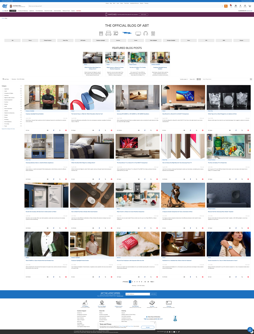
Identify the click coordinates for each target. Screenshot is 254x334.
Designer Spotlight (171, 40)
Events (135, 40)
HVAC (5, 106)
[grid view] (198, 79)
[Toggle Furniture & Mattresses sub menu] (28, 10)
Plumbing (6, 119)
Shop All (6, 10)
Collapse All (9, 128)
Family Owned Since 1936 (7, 1)
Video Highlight (153, 40)
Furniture (23, 10)
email (251, 10)
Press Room (101, 321)
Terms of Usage (122, 326)
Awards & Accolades (103, 314)
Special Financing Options (246, 1)
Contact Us (79, 312)
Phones (5, 117)
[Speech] (222, 6)
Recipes (241, 40)
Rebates (141, 3)
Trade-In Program (80, 319)
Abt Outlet (78, 10)
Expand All (4, 128)
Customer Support (81, 311)
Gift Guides (83, 40)
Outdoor (6, 115)
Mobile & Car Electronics (9, 113)
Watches (66, 10)
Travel (5, 126)
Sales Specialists (102, 318)
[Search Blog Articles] (251, 79)
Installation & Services (134, 3)
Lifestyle (6, 110)
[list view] (200, 79)
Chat (147, 319)
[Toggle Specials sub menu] (75, 10)
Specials (73, 10)
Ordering (124, 311)
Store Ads (79, 321)
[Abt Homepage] (5, 6)
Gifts (114, 3)
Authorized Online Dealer (104, 316)
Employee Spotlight (100, 40)
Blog (111, 3)
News (188, 40)
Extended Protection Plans (127, 319)
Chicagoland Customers (82, 314)
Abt (12, 40)
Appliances (31, 10)
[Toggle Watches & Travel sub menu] (70, 10)
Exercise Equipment (8, 99)
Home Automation (8, 108)
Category (4, 86)
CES (206, 40)
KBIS (224, 40)
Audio (48, 10)
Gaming (6, 104)
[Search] (226, 6)
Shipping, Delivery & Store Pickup (128, 314)
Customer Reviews (103, 319)
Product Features (47, 40)
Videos (121, 3)
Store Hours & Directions (154, 317)
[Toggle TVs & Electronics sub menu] (43, 10)
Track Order (126, 3)
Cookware (6, 95)
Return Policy (124, 321)
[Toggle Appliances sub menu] (34, 10)
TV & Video (6, 124)
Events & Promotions (81, 316)
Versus (30, 40)
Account (123, 312)
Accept (147, 327)
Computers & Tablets (8, 93)
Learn (118, 3)
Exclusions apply (120, 296)
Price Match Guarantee (126, 316)
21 (145, 282)
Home (57, 10)
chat (248, 10)
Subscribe (153, 294)
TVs (39, 10)
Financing (146, 3)
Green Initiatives (80, 318)
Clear (14, 128)
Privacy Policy (130, 326)
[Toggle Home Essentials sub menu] (61, 10)
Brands (107, 3)
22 (148, 282)
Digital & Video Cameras (9, 97)
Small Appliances (8, 121)
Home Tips (65, 40)
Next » (152, 282)
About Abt (101, 311)
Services (118, 40)
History (100, 312)
